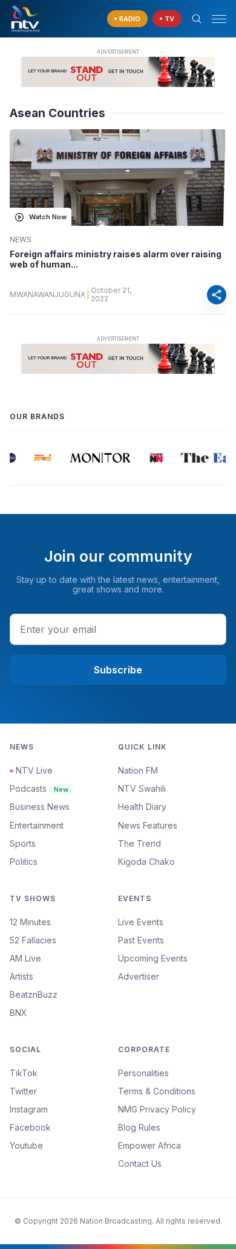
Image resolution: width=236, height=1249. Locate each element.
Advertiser (138, 976)
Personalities (143, 1073)
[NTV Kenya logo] (25, 18)
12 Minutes (30, 922)
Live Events (140, 922)
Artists (21, 976)
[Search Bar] (196, 18)
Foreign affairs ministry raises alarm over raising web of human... (115, 259)
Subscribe (118, 670)
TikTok (24, 1073)
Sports (23, 843)
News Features (147, 825)
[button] (214, 19)
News (20, 240)
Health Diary (142, 806)
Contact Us (140, 1163)
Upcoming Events (153, 958)
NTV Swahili (142, 788)
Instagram (29, 1109)
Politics (24, 861)
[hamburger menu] (219, 19)
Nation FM (138, 770)
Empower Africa (149, 1145)
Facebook (30, 1127)
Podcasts (39, 788)
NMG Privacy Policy (157, 1109)
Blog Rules (139, 1127)
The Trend (139, 843)
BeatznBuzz (33, 994)
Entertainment (37, 825)
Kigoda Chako (146, 861)
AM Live (25, 958)
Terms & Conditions (156, 1091)
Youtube (26, 1145)
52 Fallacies (33, 940)
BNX (18, 1012)
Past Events (141, 940)
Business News (40, 806)
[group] (41, 458)
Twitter (23, 1091)
